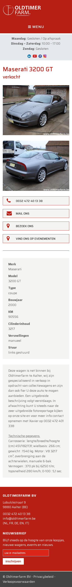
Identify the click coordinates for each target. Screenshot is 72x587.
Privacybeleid (43, 576)
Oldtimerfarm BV (18, 576)
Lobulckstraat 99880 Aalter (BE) (15, 504)
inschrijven (13, 561)
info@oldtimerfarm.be (19, 518)
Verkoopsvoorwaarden (19, 581)
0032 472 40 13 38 (16, 513)
